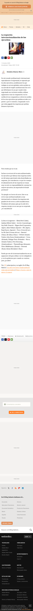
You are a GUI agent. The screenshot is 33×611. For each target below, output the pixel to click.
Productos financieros (23, 508)
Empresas (10, 336)
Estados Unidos (21, 511)
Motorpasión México (22, 599)
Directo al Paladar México (8, 599)
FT (5, 265)
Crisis (28, 27)
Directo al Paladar (6, 567)
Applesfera (5, 550)
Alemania (18, 27)
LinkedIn (22, 487)
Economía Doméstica (7, 508)
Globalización (20, 336)
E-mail (11, 58)
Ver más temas (7, 523)
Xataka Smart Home (7, 552)
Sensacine (19, 556)
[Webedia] (6, 537)
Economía (4, 502)
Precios (11, 27)
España (4, 514)
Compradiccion (6, 583)
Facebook (2, 58)
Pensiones (20, 518)
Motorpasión (20, 567)
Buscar (30, 529)
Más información (26, 609)
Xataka (3, 545)
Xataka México (5, 592)
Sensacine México (22, 594)
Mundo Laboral (21, 505)
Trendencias (5, 579)
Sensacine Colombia (22, 597)
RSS (15, 487)
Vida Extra (19, 547)
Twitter (5, 58)
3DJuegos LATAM (21, 592)
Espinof (19, 559)
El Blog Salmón (21, 579)
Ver (17, 412)
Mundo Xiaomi (5, 555)
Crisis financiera (21, 514)
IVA (24, 27)
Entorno (19, 502)
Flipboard (8, 58)
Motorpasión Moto (22, 570)
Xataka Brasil (5, 594)
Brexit (3, 511)
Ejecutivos (29, 336)
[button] (15, 72)
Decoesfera (5, 581)
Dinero (5, 27)
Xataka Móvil (5, 547)
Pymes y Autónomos (22, 581)
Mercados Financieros (8, 505)
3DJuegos (19, 545)
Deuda (4, 518)
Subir (26, 536)
